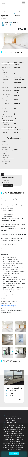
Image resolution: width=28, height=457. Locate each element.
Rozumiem (14, 453)
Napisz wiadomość (8, 185)
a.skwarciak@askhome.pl (8, 305)
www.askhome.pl (20, 307)
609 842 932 (6, 182)
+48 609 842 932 (11, 422)
